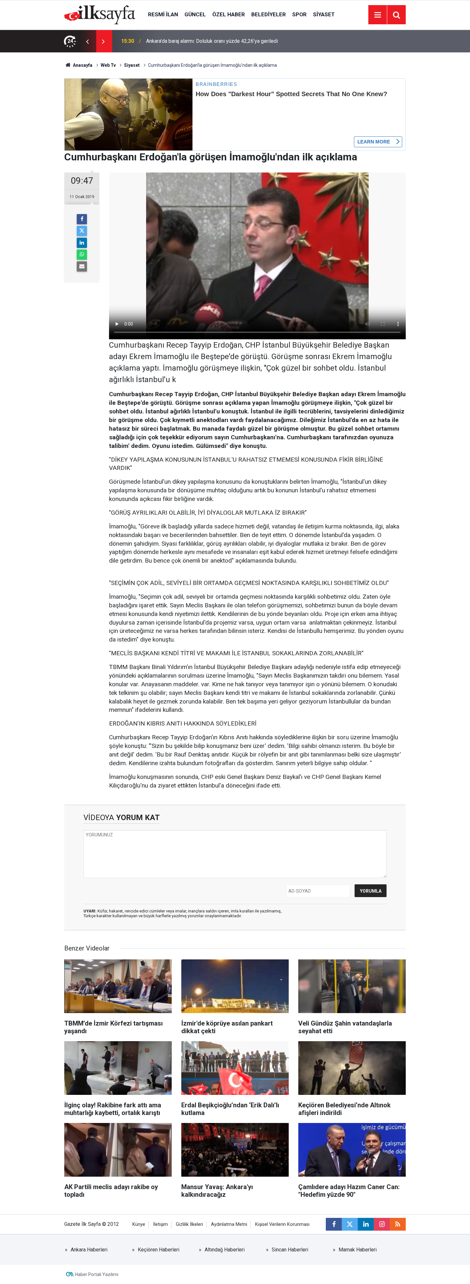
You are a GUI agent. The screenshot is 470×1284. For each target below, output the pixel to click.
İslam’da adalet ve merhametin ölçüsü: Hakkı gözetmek (207, 41)
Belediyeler (268, 14)
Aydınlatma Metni (229, 1224)
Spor (299, 14)
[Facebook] (82, 219)
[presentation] (87, 41)
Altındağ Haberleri (225, 1250)
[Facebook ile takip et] (334, 1224)
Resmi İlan (163, 14)
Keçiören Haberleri (158, 1250)
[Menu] (377, 15)
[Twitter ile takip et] (350, 1224)
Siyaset (324, 14)
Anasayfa (82, 65)
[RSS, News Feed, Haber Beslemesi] (398, 1224)
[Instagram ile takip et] (382, 1224)
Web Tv (108, 65)
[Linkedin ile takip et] (366, 1224)
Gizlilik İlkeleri (189, 1224)
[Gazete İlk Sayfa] (99, 14)
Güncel (195, 14)
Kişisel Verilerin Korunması (282, 1224)
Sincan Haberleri (290, 1250)
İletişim (160, 1224)
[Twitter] (82, 231)
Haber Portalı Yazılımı (96, 1274)
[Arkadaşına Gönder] (82, 266)
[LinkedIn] (82, 243)
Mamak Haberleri (358, 1250)
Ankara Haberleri (89, 1250)
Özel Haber (228, 14)
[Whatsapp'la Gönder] (82, 255)
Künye (138, 1224)
